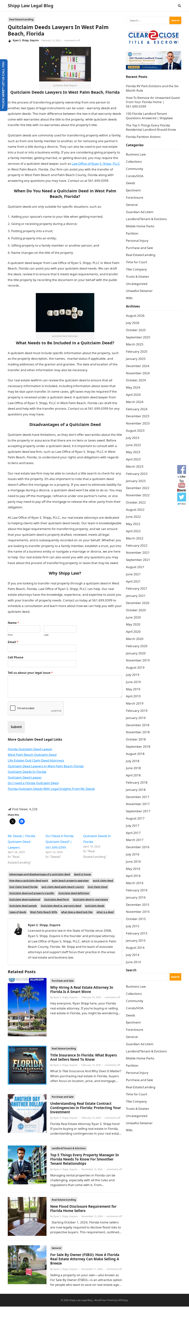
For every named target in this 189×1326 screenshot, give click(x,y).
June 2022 (133, 516)
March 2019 (134, 703)
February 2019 (136, 710)
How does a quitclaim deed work (28, 880)
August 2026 (135, 315)
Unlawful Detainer (139, 291)
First (10, 634)
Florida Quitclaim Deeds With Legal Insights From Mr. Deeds (51, 789)
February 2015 (136, 933)
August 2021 (135, 567)
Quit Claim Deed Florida (23, 887)
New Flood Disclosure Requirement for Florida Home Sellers (83, 1208)
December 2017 (137, 797)
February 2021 (136, 588)
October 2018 (136, 739)
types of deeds (17, 912)
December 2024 (137, 366)
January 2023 (136, 481)
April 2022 (133, 531)
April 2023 (133, 459)
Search (131, 970)
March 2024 (134, 402)
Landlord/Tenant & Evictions (69, 1148)
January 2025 (136, 359)
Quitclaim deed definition (73, 893)
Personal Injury (137, 240)
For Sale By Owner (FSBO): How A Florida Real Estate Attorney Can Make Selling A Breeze (84, 1259)
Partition (132, 233)
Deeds (130, 183)
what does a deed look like (77, 912)
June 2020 (133, 617)
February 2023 (136, 473)
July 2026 (132, 323)
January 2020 (136, 653)
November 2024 (138, 373)
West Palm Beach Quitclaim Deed (32, 755)
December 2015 (137, 904)
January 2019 (136, 718)
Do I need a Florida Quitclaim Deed (33, 783)
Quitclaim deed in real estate (90, 899)
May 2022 (133, 524)
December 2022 (137, 488)
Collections (134, 161)
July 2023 (132, 438)
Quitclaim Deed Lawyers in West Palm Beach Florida (46, 766)
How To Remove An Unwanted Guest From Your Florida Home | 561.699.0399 (153, 102)
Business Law (136, 154)
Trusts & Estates (137, 276)
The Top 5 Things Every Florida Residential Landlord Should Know (151, 127)
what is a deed (105, 912)
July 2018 (132, 761)
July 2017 (132, 825)
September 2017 (138, 811)
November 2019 (138, 660)
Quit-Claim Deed (97, 887)
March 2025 (134, 344)
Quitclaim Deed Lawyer (25, 777)
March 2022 (134, 538)
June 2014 (133, 962)
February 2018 (136, 782)
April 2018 (133, 775)
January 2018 (136, 789)
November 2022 (138, 495)
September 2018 (138, 746)
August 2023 (135, 430)
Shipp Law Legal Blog (30, 6)
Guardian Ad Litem (139, 212)
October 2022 (136, 502)
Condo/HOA (134, 176)
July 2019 (132, 675)
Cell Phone (15, 657)
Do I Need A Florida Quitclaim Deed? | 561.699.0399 (60, 841)
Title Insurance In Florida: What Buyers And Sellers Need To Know (83, 1057)
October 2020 (136, 610)
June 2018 (133, 768)
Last (46, 634)
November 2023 (138, 423)
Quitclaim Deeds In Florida (27, 772)
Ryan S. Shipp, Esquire (26, 40)
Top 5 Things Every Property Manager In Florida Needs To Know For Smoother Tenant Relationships (84, 1159)
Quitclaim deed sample (23, 905)
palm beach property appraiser (70, 880)
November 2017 (138, 804)
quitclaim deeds (94, 905)
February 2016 (136, 890)
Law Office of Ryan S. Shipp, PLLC (96, 163)
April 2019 (133, 696)
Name (13, 623)
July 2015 (132, 926)
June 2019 (133, 682)
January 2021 (136, 595)
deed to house (82, 874)
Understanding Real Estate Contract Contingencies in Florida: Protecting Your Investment (85, 1107)
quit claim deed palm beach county (63, 887)
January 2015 (136, 940)
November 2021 (138, 552)
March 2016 (134, 883)
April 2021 (133, 581)
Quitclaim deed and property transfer (31, 893)
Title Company (136, 269)
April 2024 (133, 394)
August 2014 (135, 947)
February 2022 (136, 545)
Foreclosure (134, 197)
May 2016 (133, 869)
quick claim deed (103, 880)
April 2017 (133, 833)
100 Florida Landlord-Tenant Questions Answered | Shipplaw (149, 115)
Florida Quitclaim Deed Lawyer (30, 749)
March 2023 (134, 466)
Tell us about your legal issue (30, 673)
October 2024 (136, 380)
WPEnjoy (123, 1300)
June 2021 (133, 574)
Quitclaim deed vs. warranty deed (61, 905)
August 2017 (135, 818)
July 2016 (132, 854)
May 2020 (133, 624)
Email (13, 642)
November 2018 (138, 732)
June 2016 (133, 861)
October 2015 (136, 919)
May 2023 (133, 452)
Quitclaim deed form (56, 899)
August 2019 (135, 667)
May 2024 (133, 387)
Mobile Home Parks (140, 226)
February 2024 (136, 409)
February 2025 (136, 351)
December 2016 (137, 847)
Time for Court (136, 262)
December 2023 (137, 416)
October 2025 (136, 330)
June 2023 (133, 445)
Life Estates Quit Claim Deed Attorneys (36, 760)
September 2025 (138, 337)
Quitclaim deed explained (24, 899)
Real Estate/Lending (21, 19)
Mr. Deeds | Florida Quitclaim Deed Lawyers (21, 841)
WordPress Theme (104, 1300)
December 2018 (137, 725)
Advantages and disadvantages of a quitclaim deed (39, 874)
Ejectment (133, 190)
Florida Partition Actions (143, 137)
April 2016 (133, 876)
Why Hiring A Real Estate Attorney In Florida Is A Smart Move (81, 989)
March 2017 (134, 840)
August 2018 (135, 754)
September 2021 (138, 560)
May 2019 (133, 689)
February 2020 (136, 646)
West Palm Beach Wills (43, 912)
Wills (129, 298)
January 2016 (136, 897)
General (56, 1248)
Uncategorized (136, 284)
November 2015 (138, 911)
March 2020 (134, 639)
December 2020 (137, 603)
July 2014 (132, 955)
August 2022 (135, 509)
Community (134, 169)
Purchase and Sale (63, 980)
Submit (16, 727)
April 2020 (133, 631)
